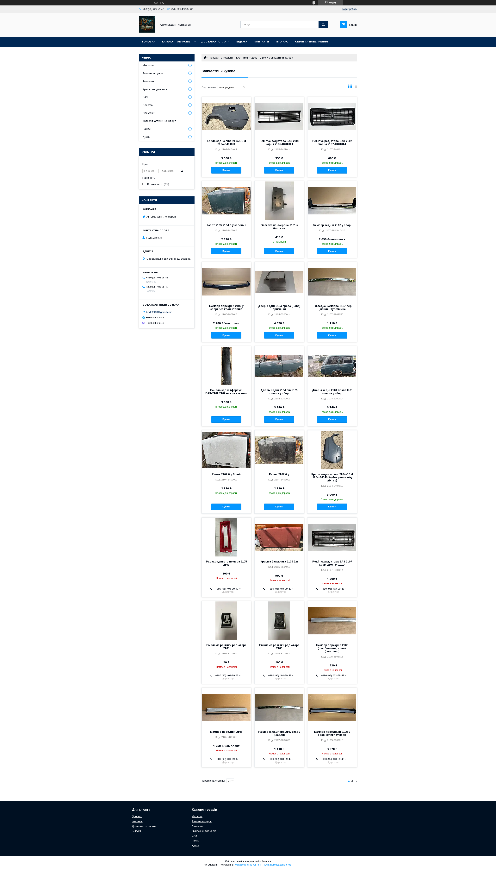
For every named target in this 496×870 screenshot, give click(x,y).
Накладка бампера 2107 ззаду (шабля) (279, 733)
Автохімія (148, 81)
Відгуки (241, 41)
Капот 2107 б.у (279, 474)
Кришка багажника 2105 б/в (279, 561)
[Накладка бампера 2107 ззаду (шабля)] (279, 707)
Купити (226, 170)
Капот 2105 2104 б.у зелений (226, 225)
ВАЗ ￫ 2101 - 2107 (254, 57)
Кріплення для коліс (155, 89)
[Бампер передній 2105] (226, 707)
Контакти (261, 41)
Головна (148, 41)
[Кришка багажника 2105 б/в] (279, 537)
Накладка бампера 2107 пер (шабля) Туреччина (332, 307)
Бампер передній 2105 (226, 731)
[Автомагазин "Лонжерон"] (147, 31)
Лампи (147, 128)
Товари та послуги (221, 57)
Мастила (148, 65)
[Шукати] (323, 24)
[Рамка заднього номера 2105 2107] (226, 537)
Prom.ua (266, 861)
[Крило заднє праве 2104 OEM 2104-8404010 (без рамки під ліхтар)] (332, 449)
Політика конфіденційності (277, 864)
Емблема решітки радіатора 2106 (279, 647)
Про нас (282, 41)
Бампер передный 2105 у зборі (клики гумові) (332, 733)
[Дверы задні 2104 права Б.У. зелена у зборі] (332, 365)
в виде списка (355, 87)
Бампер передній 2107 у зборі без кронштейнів (226, 307)
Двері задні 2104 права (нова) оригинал (279, 307)
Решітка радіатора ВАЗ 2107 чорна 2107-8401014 (332, 142)
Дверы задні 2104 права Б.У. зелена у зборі (332, 392)
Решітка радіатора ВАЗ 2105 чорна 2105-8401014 (279, 142)
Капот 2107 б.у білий (226, 474)
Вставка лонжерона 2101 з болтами (279, 227)
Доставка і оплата (215, 41)
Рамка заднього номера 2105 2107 (226, 563)
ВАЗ (238, 57)
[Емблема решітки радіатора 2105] (226, 620)
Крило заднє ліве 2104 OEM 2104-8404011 (226, 142)
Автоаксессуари (153, 73)
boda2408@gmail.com (159, 312)
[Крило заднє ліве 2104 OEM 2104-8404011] (226, 116)
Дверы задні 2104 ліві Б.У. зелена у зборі (279, 392)
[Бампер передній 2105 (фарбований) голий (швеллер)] (332, 620)
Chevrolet (148, 113)
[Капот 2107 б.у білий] (226, 449)
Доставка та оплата (144, 826)
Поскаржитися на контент (247, 864)
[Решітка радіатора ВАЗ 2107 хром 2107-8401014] (332, 537)
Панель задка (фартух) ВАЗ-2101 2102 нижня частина (226, 392)
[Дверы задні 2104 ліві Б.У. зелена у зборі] (279, 365)
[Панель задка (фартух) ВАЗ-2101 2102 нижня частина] (226, 365)
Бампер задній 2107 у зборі (332, 225)
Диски (146, 136)
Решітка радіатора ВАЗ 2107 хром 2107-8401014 (332, 563)
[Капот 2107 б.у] (279, 449)
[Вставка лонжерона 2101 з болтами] (279, 200)
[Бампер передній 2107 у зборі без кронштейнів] (226, 281)
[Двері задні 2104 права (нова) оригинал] (279, 281)
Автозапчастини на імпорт (159, 121)
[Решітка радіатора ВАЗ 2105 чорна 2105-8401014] (279, 116)
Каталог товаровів (176, 41)
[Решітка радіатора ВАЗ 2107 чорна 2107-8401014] (332, 116)
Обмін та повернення (311, 41)
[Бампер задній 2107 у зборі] (332, 200)
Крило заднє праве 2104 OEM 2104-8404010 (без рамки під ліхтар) (332, 477)
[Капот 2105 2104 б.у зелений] (226, 200)
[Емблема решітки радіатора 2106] (279, 620)
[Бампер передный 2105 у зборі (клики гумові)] (332, 707)
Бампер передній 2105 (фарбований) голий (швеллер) (332, 648)
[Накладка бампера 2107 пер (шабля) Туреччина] (332, 281)
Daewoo (148, 105)
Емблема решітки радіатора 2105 (226, 647)
